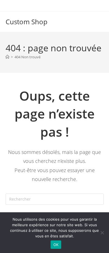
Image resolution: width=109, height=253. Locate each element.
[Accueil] (7, 56)
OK (56, 244)
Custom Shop (27, 21)
